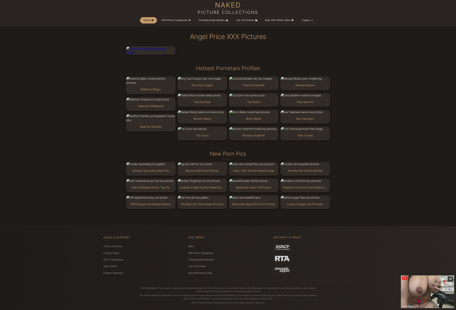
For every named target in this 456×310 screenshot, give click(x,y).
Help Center (110, 266)
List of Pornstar (245, 20)
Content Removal (113, 273)
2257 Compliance (113, 259)
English (306, 20)
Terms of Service (113, 246)
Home (146, 20)
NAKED (228, 8)
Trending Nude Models (211, 20)
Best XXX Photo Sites (277, 20)
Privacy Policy (111, 253)
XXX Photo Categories (174, 20)
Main (191, 246)
